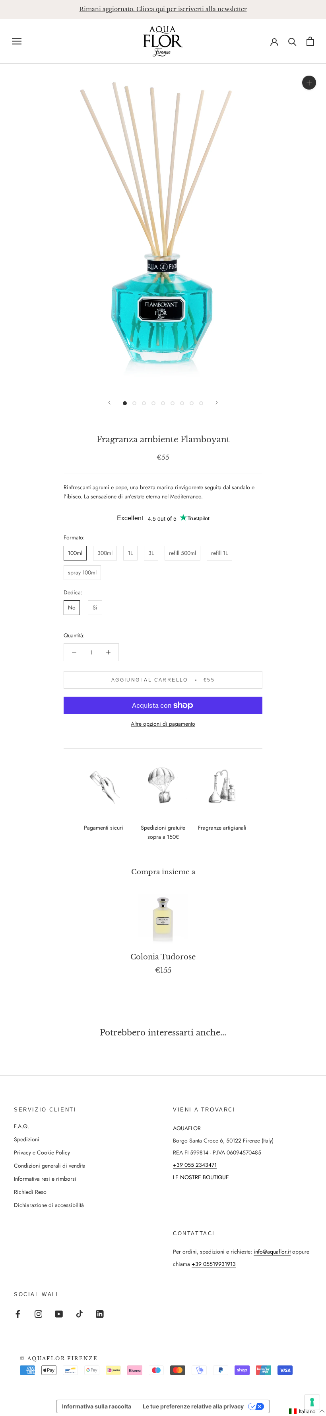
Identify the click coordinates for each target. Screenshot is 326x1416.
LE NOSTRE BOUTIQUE (201, 1177)
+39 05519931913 (214, 1264)
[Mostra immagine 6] (173, 403)
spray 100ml (82, 572)
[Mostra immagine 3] (144, 403)
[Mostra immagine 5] (163, 403)
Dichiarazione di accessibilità (49, 1205)
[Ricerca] (292, 41)
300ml (105, 553)
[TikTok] (79, 1313)
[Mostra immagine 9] (201, 403)
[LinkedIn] (100, 1313)
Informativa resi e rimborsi (45, 1179)
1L (130, 553)
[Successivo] (216, 402)
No (72, 607)
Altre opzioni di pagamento (163, 724)
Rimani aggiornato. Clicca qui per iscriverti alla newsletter (163, 9)
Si (95, 607)
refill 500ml (182, 553)
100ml (75, 553)
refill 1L (219, 553)
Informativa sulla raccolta (96, 1406)
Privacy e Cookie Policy (42, 1152)
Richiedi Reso (30, 1192)
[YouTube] (59, 1313)
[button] (307, 1411)
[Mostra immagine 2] (134, 403)
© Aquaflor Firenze (59, 1358)
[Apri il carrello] (310, 41)
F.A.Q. (21, 1126)
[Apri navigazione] (16, 41)
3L (151, 553)
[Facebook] (18, 1313)
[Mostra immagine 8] (192, 403)
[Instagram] (39, 1313)
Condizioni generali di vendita (49, 1166)
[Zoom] (309, 83)
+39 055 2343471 (195, 1165)
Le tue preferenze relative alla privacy (193, 1406)
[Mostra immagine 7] (182, 403)
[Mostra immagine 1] (125, 403)
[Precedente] (109, 402)
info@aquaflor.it (272, 1252)
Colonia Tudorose (163, 957)
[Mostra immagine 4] (153, 403)
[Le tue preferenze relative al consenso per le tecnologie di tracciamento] (312, 1402)
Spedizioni (26, 1139)
